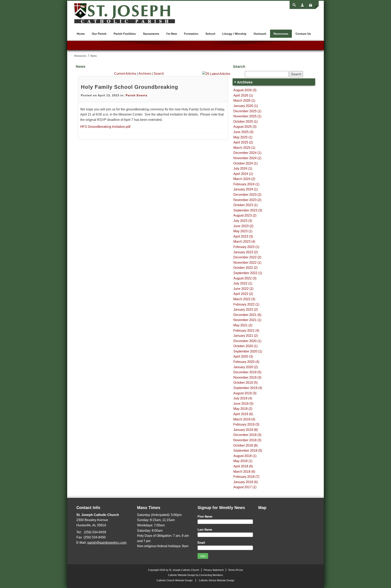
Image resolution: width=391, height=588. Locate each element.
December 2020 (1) (247, 341)
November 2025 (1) (247, 116)
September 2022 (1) (247, 273)
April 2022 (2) (243, 294)
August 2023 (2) (244, 215)
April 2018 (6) (243, 466)
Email (201, 542)
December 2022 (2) (247, 257)
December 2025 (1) (247, 111)
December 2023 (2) (247, 194)
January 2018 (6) (245, 482)
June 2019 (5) (243, 403)
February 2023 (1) (246, 247)
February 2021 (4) (246, 330)
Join (202, 556)
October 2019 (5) (245, 382)
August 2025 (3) (244, 126)
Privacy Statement (214, 570)
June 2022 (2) (243, 288)
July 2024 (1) (242, 168)
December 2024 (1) (247, 153)
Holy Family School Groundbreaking (129, 87)
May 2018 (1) (242, 461)
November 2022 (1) (247, 262)
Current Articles (125, 73)
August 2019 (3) (244, 393)
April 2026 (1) (243, 95)
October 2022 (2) (245, 267)
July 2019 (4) (242, 398)
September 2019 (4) (247, 388)
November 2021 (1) (247, 320)
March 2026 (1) (244, 100)
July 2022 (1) (242, 283)
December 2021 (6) (247, 315)
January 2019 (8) (245, 429)
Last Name (205, 529)
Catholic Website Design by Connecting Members (195, 575)
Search (159, 73)
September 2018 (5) (247, 450)
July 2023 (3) (242, 220)
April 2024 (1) (243, 174)
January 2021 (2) (245, 335)
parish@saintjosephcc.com (106, 542)
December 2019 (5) (247, 372)
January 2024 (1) (245, 189)
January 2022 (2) (245, 309)
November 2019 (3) (247, 377)
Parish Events (136, 95)
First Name (205, 516)
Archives (144, 73)
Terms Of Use (235, 570)
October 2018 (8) (245, 445)
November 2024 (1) (247, 158)
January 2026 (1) (245, 106)
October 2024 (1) (245, 163)
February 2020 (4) (246, 361)
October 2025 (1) (245, 121)
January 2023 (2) (245, 252)
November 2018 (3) (247, 440)
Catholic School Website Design (216, 580)
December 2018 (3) (247, 435)
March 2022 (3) (244, 299)
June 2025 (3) (243, 132)
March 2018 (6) (244, 471)
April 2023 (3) (243, 236)
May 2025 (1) (242, 137)
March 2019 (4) (244, 419)
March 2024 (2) (244, 179)
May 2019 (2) (242, 408)
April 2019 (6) (243, 414)
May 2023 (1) (242, 231)
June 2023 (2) (243, 226)
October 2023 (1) (245, 205)
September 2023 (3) (247, 210)
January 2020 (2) (245, 367)
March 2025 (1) (244, 147)
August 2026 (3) (244, 90)
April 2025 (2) (243, 142)
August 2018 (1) (244, 456)
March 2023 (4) (244, 241)
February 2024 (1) (246, 184)
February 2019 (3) (246, 424)
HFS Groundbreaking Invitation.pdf (105, 126)
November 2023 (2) (247, 200)
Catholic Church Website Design (175, 580)
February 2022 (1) (246, 304)
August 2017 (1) (244, 487)
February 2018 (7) (246, 476)
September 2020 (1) (247, 351)
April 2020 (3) (243, 356)
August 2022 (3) (244, 278)
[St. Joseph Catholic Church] (124, 13)
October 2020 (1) (245, 346)
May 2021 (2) (242, 325)
